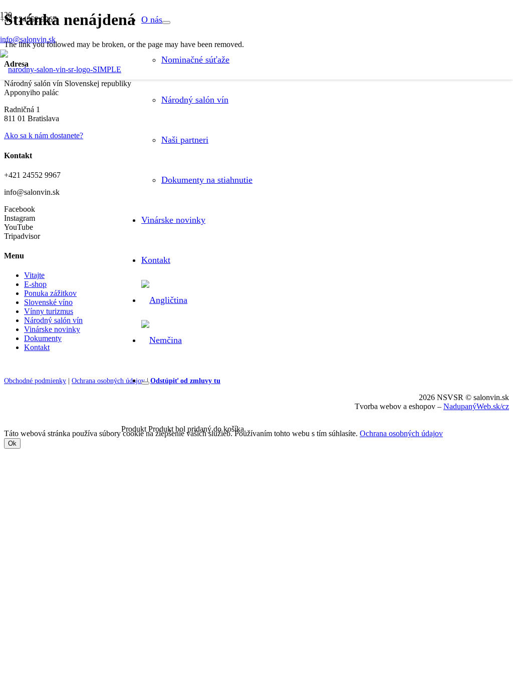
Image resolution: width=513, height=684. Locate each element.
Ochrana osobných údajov (108, 381)
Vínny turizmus (48, 311)
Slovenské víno (48, 302)
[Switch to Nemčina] (161, 340)
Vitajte (34, 275)
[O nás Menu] (166, 22)
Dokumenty (43, 338)
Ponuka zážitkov (50, 293)
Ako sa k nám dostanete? (43, 135)
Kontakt (37, 347)
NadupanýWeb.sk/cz (476, 406)
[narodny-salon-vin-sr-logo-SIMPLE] (60, 69)
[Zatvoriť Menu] (145, 383)
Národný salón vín (53, 320)
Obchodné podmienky (35, 381)
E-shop (35, 284)
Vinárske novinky (52, 329)
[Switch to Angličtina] (164, 300)
